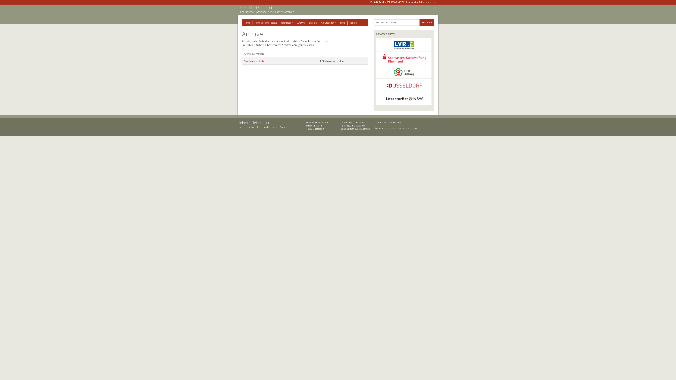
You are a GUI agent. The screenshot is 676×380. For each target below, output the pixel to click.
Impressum (395, 122)
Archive (301, 22)
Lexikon (313, 22)
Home (247, 22)
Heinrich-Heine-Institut (258, 7)
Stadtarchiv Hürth (254, 61)
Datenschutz (381, 122)
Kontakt (353, 22)
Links (342, 22)
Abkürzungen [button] (327, 22)
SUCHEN (427, 22)
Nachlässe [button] (286, 22)
